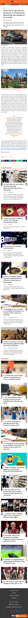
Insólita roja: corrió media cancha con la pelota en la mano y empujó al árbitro (12, 377)
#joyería (12, 133)
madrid (6, 156)
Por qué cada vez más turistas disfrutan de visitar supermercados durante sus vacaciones (13, 187)
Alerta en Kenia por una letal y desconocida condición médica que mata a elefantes (14, 344)
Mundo (5, 8)
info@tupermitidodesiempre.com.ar (14, 607)
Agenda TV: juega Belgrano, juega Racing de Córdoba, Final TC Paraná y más (13, 561)
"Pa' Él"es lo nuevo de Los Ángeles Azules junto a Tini (13, 583)
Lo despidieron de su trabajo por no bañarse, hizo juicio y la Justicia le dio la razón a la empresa (13, 312)
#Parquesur (7, 133)
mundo (10, 156)
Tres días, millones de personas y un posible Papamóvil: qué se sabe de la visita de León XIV (13, 538)
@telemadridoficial (9, 117)
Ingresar (15, 598)
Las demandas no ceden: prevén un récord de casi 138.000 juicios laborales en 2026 (13, 400)
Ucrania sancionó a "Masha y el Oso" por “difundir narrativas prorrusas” (13, 220)
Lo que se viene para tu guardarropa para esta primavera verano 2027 (12, 423)
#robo (19, 132)
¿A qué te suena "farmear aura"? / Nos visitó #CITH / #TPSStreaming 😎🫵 (13, 515)
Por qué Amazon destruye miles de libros (12, 247)
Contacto (14, 593)
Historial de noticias (14, 590)
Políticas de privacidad (14, 595)
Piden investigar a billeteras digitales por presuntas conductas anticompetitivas (13, 469)
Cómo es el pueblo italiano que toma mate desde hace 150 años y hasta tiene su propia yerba (12, 279)
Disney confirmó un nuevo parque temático (11, 89)
